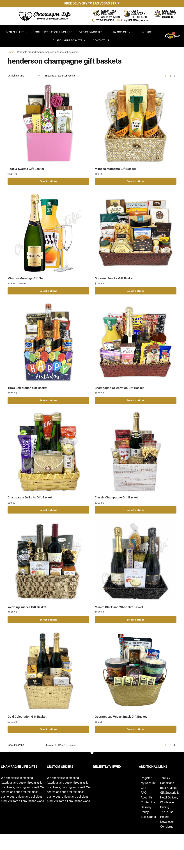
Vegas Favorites (90, 32)
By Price (146, 32)
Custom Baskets (169, 12)
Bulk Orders (148, 816)
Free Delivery (138, 12)
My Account (148, 782)
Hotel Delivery (169, 797)
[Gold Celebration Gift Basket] (48, 671)
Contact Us (101, 40)
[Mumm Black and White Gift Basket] (135, 561)
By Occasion (121, 32)
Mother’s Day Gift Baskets (53, 32)
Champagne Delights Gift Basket (30, 497)
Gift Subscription (170, 792)
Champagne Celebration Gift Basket (119, 388)
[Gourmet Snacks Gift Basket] (135, 232)
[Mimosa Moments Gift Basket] (135, 123)
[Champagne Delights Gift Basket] (48, 452)
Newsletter (167, 821)
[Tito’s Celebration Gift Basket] (48, 342)
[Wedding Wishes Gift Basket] (48, 561)
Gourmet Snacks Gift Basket (114, 278)
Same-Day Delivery (109, 12)
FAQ (143, 792)
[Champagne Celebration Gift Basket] (135, 342)
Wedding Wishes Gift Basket (27, 607)
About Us (147, 797)
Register (146, 778)
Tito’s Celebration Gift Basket (27, 388)
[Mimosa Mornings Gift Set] (48, 232)
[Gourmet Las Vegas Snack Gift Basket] (135, 671)
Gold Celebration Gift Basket (27, 716)
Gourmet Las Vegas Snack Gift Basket (121, 716)
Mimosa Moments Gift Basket (115, 169)
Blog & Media (168, 787)
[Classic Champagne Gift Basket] (135, 452)
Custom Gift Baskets (67, 40)
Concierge (166, 826)
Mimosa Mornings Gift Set (26, 278)
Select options (48, 181)
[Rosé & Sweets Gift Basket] (48, 123)
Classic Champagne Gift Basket (116, 497)
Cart (143, 787)
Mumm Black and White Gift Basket (119, 607)
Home (11, 51)
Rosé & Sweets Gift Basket (26, 169)
